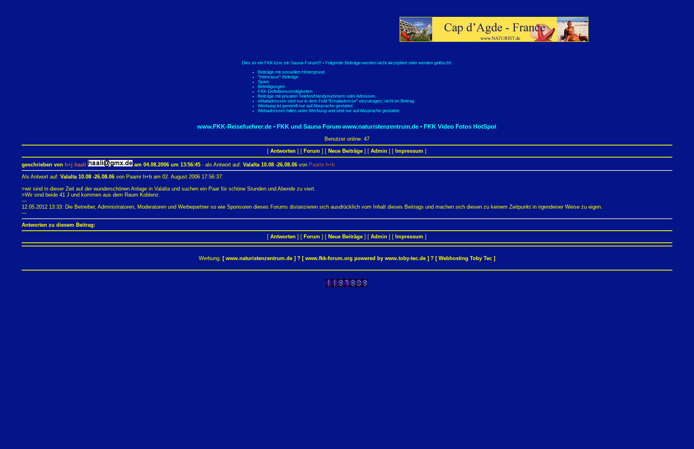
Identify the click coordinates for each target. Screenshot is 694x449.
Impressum (409, 151)
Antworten (283, 151)
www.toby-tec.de (405, 258)
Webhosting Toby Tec (465, 258)
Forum (312, 151)
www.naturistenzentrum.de (259, 258)
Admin (379, 151)
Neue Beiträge (345, 151)
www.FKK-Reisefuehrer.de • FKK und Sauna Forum (269, 126)
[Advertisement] (252, 29)
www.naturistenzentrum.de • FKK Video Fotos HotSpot (419, 126)
